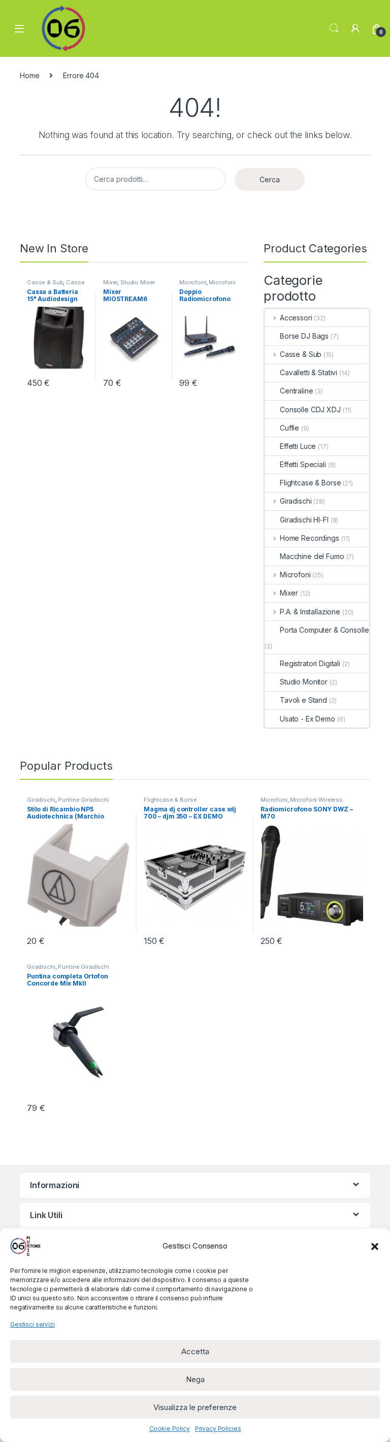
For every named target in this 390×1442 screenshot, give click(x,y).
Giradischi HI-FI (304, 519)
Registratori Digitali (310, 663)
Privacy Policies (218, 1428)
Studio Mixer (137, 282)
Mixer (110, 282)
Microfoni (192, 282)
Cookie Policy (169, 1428)
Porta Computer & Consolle (324, 630)
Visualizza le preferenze (195, 1407)
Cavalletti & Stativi (308, 372)
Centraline (296, 390)
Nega (195, 1379)
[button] (375, 1246)
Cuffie (289, 427)
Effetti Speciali (303, 464)
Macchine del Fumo (312, 556)
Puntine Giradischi (83, 799)
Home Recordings (309, 538)
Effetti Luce (298, 446)
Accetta (195, 1351)
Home (29, 75)
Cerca (269, 179)
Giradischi (295, 501)
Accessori (296, 317)
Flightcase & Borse (310, 482)
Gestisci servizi (32, 1324)
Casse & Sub (45, 282)
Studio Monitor (304, 681)
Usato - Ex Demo (307, 718)
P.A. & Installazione (310, 611)
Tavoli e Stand (303, 700)
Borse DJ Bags (304, 336)
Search (334, 28)
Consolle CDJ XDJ (310, 409)
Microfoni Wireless (316, 799)
